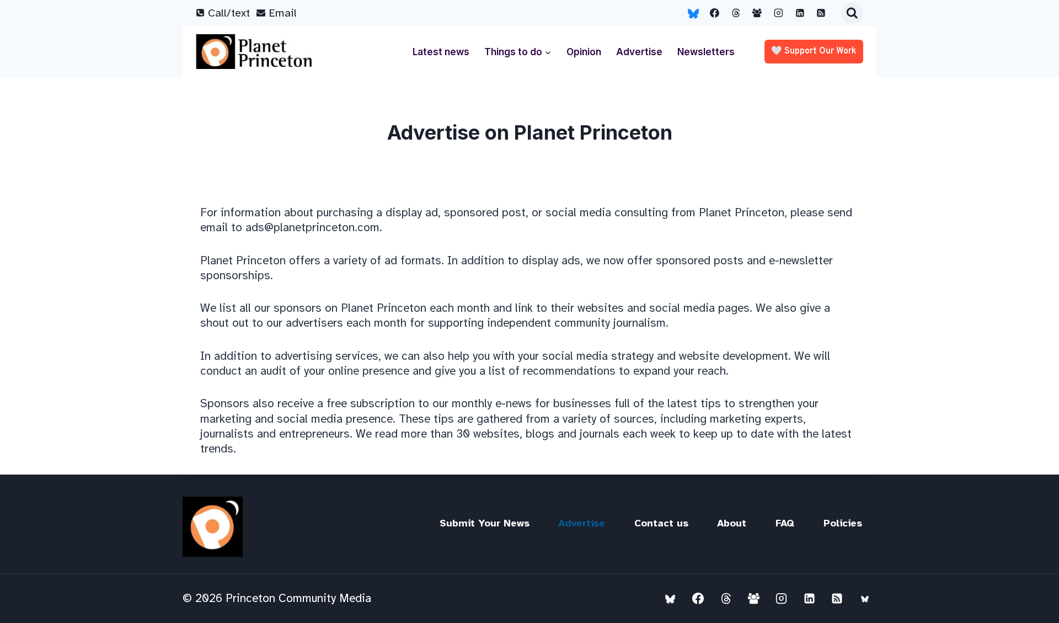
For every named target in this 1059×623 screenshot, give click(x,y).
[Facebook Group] (757, 13)
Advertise (639, 51)
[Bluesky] (693, 13)
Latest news (441, 51)
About (731, 523)
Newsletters (706, 51)
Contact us (661, 523)
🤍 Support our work (814, 51)
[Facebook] (714, 13)
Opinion (583, 51)
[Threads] (735, 13)
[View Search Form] (852, 13)
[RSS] (821, 13)
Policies (842, 523)
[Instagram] (778, 13)
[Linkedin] (799, 13)
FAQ (784, 523)
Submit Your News (485, 523)
